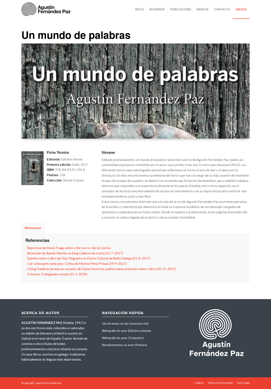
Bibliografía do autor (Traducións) (123, 338)
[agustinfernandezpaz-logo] (46, 9)
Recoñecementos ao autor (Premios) (124, 345)
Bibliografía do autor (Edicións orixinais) (126, 330)
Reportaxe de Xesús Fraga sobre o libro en (69, 248)
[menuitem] (139, 9)
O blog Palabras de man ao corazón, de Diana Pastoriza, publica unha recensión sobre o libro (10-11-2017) (101, 269)
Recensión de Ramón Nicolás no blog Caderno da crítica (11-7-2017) (75, 253)
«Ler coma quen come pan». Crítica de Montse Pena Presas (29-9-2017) (77, 263)
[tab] (135, 240)
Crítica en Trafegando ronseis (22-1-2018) (57, 274)
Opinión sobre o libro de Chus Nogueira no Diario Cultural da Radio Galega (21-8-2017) (88, 258)
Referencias (37, 240)
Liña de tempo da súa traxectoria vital (125, 323)
